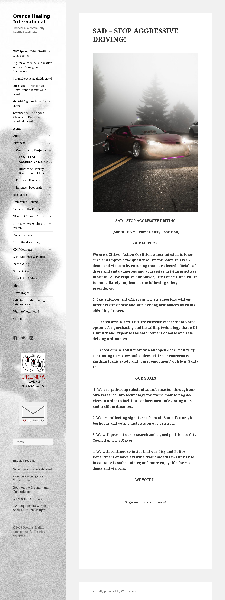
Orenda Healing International (31, 19)
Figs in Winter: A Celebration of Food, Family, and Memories (32, 67)
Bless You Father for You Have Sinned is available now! (29, 90)
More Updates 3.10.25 (27, 499)
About (17, 136)
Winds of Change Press (28, 216)
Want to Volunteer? (26, 311)
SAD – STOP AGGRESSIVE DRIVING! (35, 160)
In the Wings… (23, 264)
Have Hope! (21, 293)
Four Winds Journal (26, 202)
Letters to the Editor (26, 209)
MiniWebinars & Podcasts (30, 257)
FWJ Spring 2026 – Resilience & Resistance (32, 53)
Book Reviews (22, 235)
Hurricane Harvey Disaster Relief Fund (32, 171)
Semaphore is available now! (32, 78)
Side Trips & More (25, 278)
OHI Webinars (22, 249)
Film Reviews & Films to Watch (29, 226)
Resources (20, 195)
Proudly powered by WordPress (114, 591)
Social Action (21, 271)
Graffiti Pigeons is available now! (31, 104)
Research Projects (28, 180)
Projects (19, 143)
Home (17, 128)
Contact (18, 319)
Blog (16, 286)
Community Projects (31, 150)
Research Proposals (29, 187)
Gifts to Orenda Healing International (29, 302)
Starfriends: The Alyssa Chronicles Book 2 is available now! (28, 117)
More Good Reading (26, 242)
